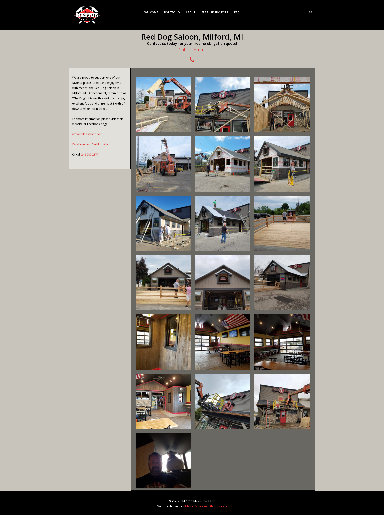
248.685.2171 (89, 154)
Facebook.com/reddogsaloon (91, 144)
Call (182, 49)
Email (200, 49)
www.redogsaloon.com (87, 134)
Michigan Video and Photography (205, 506)
